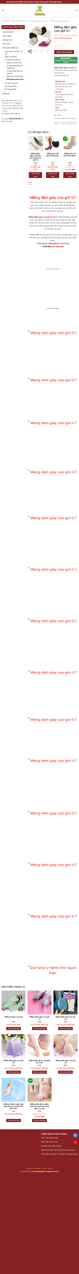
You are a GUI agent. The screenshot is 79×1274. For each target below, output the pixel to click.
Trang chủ (5, 21)
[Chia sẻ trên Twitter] (63, 123)
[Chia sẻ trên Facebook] (60, 123)
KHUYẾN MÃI (8, 32)
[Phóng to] (31, 46)
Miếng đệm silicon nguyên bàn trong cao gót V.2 (35, 156)
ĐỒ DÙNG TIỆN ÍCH (19, 21)
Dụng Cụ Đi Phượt (11, 57)
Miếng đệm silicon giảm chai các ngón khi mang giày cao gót (39, 1106)
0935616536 (67, 2)
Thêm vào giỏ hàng (64, 52)
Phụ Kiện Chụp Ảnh (11, 83)
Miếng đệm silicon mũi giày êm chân (39, 1061)
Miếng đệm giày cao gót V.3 (65, 1061)
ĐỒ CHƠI (6, 44)
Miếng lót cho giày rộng (15, 76)
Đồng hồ (6, 94)
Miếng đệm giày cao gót (60, 21)
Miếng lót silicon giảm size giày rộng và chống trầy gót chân (13, 1106)
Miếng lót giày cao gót (13, 1017)
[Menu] (3, 10)
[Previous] (31, 36)
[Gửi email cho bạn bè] (67, 123)
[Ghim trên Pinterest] (71, 123)
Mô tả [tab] (30, 184)
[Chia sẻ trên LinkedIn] (74, 123)
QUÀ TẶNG (7, 36)
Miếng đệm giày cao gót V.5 (13, 1061)
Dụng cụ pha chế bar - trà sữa (13, 52)
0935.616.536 (15, 119)
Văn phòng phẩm (11, 86)
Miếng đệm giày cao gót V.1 (39, 1018)
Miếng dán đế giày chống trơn (52, 154)
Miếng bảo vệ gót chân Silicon (70, 154)
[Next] (48, 36)
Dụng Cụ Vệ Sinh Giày (14, 62)
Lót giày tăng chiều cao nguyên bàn (15, 67)
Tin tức (44, 1168)
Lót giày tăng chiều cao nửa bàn (15, 72)
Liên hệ (50, 1168)
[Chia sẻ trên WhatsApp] (56, 123)
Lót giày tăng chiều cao (39, 21)
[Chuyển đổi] (23, 36)
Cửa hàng (37, 1168)
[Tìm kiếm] (76, 10)
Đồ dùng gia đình (10, 89)
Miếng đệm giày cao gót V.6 (65, 1018)
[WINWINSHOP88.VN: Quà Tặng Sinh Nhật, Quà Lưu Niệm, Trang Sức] (39, 10)
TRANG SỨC (8, 40)
